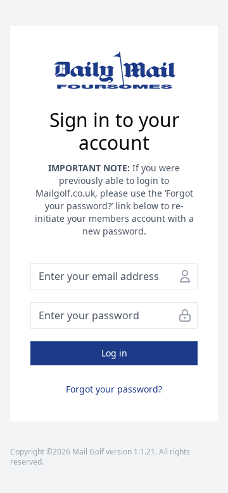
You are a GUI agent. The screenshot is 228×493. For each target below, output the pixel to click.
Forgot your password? (114, 389)
